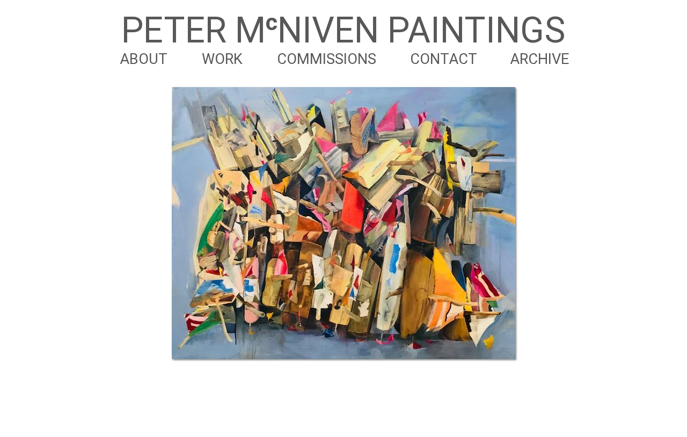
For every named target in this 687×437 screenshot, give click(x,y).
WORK (222, 59)
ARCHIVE (539, 59)
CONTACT (443, 59)
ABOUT (143, 59)
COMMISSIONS (326, 59)
